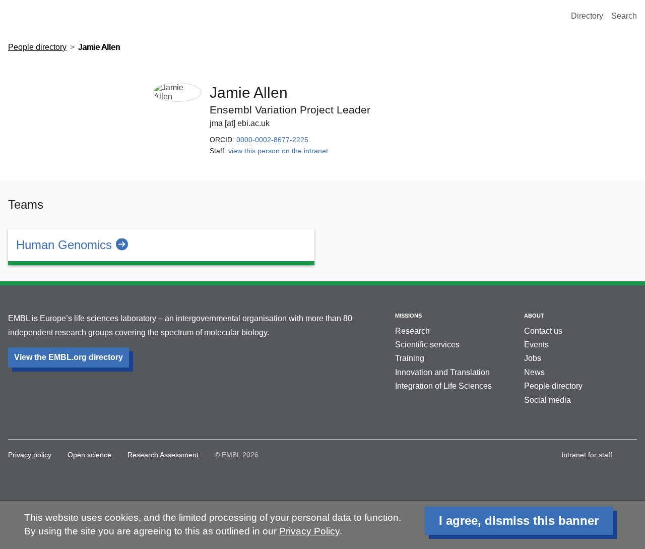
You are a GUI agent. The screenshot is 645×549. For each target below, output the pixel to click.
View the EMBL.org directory (68, 357)
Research (412, 331)
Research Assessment (163, 455)
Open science (89, 455)
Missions (408, 316)
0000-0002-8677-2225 (272, 140)
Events (536, 344)
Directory (587, 16)
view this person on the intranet (278, 151)
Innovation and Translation (442, 372)
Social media (547, 400)
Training (409, 358)
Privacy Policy (309, 531)
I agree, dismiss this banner (519, 520)
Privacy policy (29, 455)
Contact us (543, 331)
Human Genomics (64, 245)
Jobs (532, 358)
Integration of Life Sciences (443, 386)
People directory (37, 47)
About (534, 316)
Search (624, 16)
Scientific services (427, 344)
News (534, 372)
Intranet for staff (586, 455)
